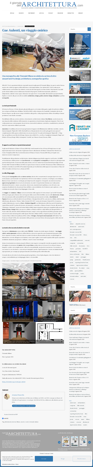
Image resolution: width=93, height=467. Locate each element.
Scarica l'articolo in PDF (11, 414)
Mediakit (80, 13)
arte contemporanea (75, 229)
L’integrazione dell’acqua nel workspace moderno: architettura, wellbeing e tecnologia (79, 210)
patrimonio (78, 259)
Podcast (50, 13)
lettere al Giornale (75, 254)
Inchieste (21, 13)
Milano (18, 422)
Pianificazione (86, 259)
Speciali (12, 13)
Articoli (41, 13)
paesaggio (83, 257)
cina (71, 237)
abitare (72, 224)
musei (77, 257)
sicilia (71, 270)
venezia (72, 279)
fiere (88, 246)
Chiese (85, 235)
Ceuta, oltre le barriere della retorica (78, 168)
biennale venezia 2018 (75, 235)
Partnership (31, 13)
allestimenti (8, 422)
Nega (63, 458)
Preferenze (82, 458)
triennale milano (33, 422)
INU (80, 251)
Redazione (60, 13)
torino (82, 273)
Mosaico (27, 26)
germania (78, 248)
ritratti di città (73, 268)
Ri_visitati (81, 268)
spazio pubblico (79, 270)
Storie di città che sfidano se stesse (78, 188)
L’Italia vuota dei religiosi (75, 152)
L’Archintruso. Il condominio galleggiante (79, 178)
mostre (23, 422)
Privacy (17, 464)
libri (83, 254)
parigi (71, 259)
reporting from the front (81, 262)
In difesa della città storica (75, 155)
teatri (27, 422)
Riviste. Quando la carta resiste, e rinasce (79, 163)
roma (87, 268)
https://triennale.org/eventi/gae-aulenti (13, 381)
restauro (72, 265)
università (83, 276)
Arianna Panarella (11, 26)
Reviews (32, 26)
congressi (72, 243)
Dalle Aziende (73, 246)
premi (71, 262)
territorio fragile (74, 273)
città (75, 237)
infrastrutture (73, 251)
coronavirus (80, 243)
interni (14, 422)
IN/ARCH (85, 248)
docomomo (82, 246)
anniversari (81, 226)
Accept (43, 458)
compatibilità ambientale (76, 240)
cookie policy (5, 457)
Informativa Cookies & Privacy (8, 464)
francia (72, 248)
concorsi (87, 240)
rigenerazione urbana (82, 265)
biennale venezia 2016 (75, 232)
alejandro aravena (80, 224)
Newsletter (71, 13)
